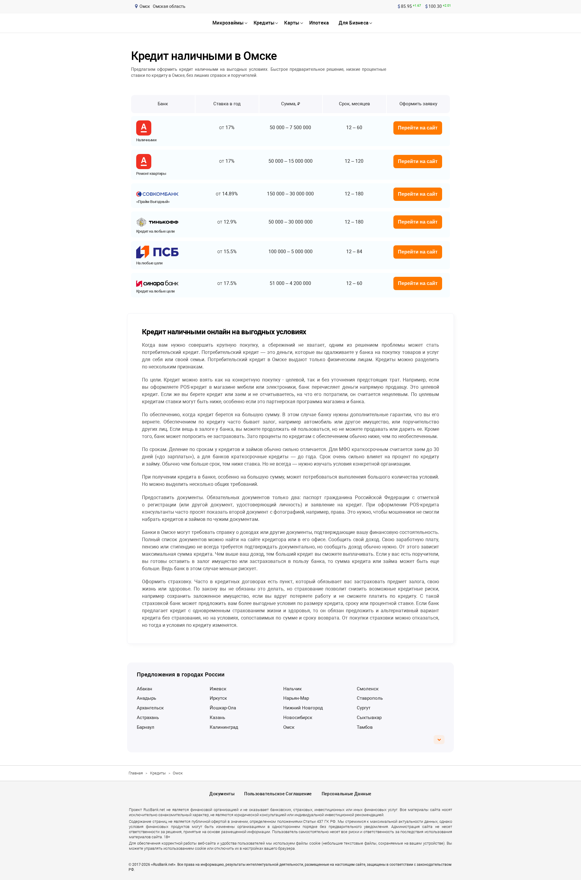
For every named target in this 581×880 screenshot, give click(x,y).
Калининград (224, 727)
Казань (217, 717)
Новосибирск (297, 717)
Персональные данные (347, 793)
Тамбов (365, 727)
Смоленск (368, 689)
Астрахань (148, 717)
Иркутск (218, 698)
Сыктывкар (369, 717)
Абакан (144, 689)
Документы (222, 793)
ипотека (319, 23)
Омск (288, 727)
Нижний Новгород (303, 708)
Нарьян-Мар (296, 698)
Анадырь (146, 698)
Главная (136, 773)
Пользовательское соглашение (278, 793)
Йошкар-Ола (223, 708)
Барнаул (145, 727)
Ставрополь (370, 698)
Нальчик (292, 689)
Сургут (363, 708)
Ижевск (218, 689)
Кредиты (158, 773)
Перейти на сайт (418, 127)
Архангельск (150, 708)
